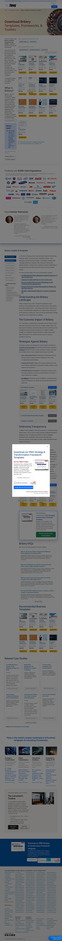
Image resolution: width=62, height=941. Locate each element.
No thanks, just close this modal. (41, 493)
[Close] (47, 446)
